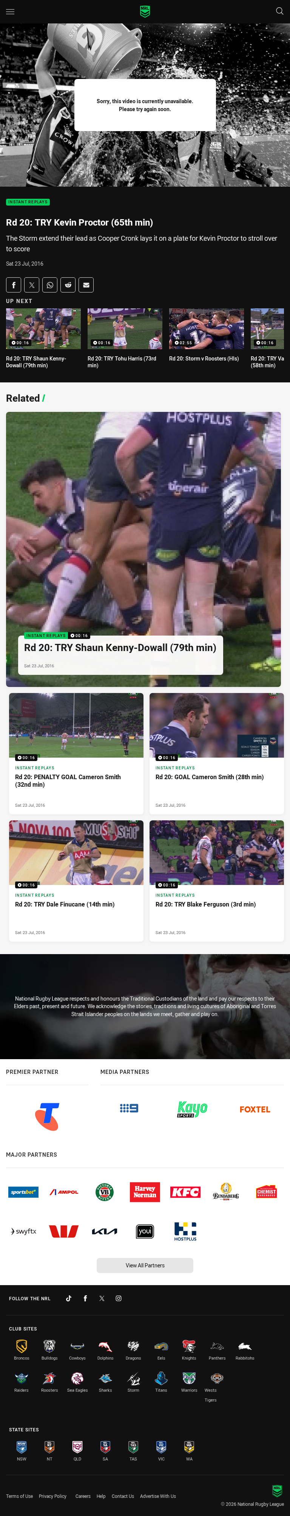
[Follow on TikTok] (69, 1298)
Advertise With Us (158, 1496)
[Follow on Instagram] (119, 1298)
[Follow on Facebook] (85, 1298)
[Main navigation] (10, 12)
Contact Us (123, 1496)
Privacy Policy (52, 1496)
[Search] (280, 11)
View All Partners (145, 1265)
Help (101, 1496)
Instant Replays (28, 202)
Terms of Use (19, 1496)
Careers (83, 1496)
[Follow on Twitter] (102, 1298)
